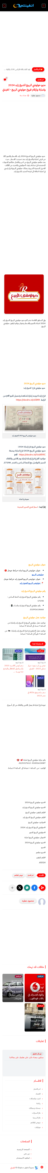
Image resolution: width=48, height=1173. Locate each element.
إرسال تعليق (37, 1053)
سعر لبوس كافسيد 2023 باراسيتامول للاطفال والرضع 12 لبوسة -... (13, 668)
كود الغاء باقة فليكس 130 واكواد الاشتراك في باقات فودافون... (17, 69)
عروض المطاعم (18, 875)
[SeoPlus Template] (36, 1167)
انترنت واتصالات (35, 1098)
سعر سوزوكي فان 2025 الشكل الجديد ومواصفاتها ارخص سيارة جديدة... (13, 991)
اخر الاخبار (41, 79)
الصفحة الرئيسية (23, 1149)
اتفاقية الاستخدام (23, 1158)
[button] (34, 888)
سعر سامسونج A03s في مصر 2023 (37, 694)
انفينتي (12, 1167)
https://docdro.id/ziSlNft (28, 399)
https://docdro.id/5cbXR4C (32, 454)
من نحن (27, 1154)
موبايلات (38, 1127)
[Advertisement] (24, 40)
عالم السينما (37, 1117)
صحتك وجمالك (35, 1108)
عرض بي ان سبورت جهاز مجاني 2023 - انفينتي (37, 667)
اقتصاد (38, 1093)
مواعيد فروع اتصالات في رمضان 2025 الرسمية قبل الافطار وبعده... (35, 1020)
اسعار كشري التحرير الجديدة (27, 507)
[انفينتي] (24, 6)
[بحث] (4, 6)
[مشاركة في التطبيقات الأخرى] (12, 888)
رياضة (38, 1103)
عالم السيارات (36, 1113)
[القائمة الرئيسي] (44, 6)
